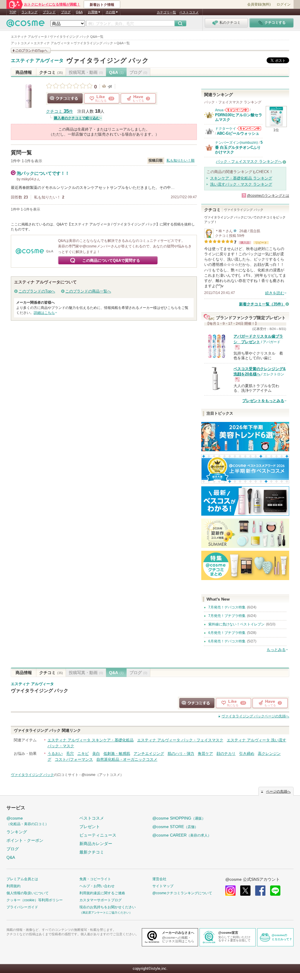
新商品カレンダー (95, 843)
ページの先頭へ (255, 716)
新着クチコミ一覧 (262, 304)
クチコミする (65, 98)
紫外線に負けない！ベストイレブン (236, 624)
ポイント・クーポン (24, 840)
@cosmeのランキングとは (268, 196)
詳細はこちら (44, 313)
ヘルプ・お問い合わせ (97, 886)
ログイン (284, 4)
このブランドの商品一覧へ (88, 291)
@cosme (27, 821)
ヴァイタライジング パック (107, 60)
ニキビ (83, 753)
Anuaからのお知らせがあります (236, 110)
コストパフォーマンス (74, 759)
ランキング (29, 12)
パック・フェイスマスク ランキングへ (249, 161)
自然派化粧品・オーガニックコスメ (126, 759)
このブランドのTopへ (36, 291)
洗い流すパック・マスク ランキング (241, 184)
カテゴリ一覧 (166, 12)
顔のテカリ (226, 753)
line (275, 890)
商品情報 (24, 72)
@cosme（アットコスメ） (102, 775)
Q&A (79, 12)
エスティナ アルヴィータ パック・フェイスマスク (180, 740)
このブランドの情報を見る (31, 50)
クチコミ (51, 72)
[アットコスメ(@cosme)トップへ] (25, 25)
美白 (96, 753)
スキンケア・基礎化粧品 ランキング (241, 178)
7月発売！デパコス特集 (227, 607)
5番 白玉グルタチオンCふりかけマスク (238, 147)
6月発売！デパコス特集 (227, 641)
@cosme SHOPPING (178, 818)
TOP (12, 12)
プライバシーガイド (22, 907)
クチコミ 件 (59, 111)
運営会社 (159, 879)
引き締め (246, 753)
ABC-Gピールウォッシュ (238, 133)
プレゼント (89, 826)
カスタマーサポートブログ (100, 900)
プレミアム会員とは (22, 879)
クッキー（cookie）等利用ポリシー (34, 900)
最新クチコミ (91, 852)
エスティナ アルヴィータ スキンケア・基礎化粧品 (90, 740)
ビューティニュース (97, 835)
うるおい (55, 753)
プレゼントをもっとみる (263, 401)
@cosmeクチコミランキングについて (182, 893)
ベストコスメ (189, 12)
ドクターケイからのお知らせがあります (249, 128)
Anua (219, 110)
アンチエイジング (149, 753)
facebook (260, 890)
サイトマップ (162, 886)
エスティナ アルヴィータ (37, 60)
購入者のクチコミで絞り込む (77, 118)
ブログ (66, 12)
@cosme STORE (175, 826)
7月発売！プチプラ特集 (227, 616)
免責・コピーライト (95, 879)
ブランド (49, 12)
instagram (230, 890)
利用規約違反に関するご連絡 (102, 893)
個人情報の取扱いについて (27, 893)
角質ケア (205, 753)
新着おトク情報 (102, 5)
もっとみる (276, 649)
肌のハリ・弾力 (181, 753)
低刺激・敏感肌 (116, 753)
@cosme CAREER (181, 835)
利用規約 (13, 886)
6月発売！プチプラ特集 (227, 633)
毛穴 (70, 753)
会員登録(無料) (259, 4)
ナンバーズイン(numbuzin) (236, 143)
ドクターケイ (225, 128)
